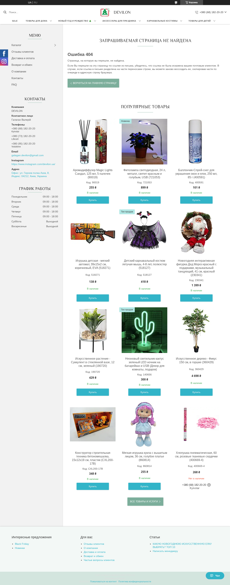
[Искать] (5, 12)
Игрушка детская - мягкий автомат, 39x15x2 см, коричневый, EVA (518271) (92, 264)
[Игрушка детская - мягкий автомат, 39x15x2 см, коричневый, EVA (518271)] (93, 232)
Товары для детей (199, 21)
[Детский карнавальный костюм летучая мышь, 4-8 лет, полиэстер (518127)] (144, 232)
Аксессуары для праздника (119, 21)
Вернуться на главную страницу (94, 83)
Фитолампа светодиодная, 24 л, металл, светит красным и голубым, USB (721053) (144, 174)
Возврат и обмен (22, 64)
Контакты (17, 78)
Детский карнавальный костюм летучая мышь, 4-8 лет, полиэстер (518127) (144, 264)
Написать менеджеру (165, 551)
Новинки (20, 548)
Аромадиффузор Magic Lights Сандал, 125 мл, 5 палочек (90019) (92, 174)
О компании (19, 71)
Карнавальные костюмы (162, 21)
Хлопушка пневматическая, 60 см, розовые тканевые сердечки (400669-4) (196, 456)
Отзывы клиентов (23, 51)
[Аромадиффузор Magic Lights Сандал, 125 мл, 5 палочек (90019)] (93, 141)
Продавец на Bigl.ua (115, 578)
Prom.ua (131, 575)
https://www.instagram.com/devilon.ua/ (33, 164)
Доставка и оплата (23, 58)
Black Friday (22, 543)
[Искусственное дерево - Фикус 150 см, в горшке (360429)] (196, 330)
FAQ (14, 84)
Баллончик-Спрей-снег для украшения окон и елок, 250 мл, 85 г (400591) (196, 174)
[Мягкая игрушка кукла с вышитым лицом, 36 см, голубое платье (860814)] (144, 424)
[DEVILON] (104, 12)
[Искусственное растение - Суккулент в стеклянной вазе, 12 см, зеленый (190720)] (93, 330)
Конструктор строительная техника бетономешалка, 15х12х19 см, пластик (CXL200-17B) (93, 458)
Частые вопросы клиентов (99, 560)
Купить (93, 200)
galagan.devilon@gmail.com (28, 155)
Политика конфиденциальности (134, 581)
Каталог (16, 45)
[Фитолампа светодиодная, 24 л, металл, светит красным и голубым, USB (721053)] (144, 141)
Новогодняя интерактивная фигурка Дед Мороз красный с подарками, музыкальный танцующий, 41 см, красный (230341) (196, 268)
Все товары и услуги (144, 501)
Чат (217, 575)
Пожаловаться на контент (103, 581)
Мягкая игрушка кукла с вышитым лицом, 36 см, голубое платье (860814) (144, 456)
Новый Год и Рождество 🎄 (75, 21)
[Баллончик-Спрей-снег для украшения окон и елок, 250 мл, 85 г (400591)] (196, 141)
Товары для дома (36, 21)
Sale (15, 21)
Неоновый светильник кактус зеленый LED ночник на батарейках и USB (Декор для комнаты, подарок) (144, 364)
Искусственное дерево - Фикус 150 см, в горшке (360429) (196, 360)
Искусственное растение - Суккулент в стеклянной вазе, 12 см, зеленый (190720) (92, 362)
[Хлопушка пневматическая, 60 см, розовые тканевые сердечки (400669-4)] (196, 424)
